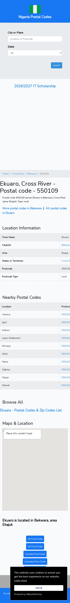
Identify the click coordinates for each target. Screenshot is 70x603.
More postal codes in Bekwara (22, 208)
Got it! (39, 588)
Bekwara (32, 173)
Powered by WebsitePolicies (28, 594)
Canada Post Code (35, 554)
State (11, 47)
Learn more (20, 580)
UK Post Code (35, 539)
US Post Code (35, 546)
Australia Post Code (35, 561)
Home (6, 173)
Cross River (18, 173)
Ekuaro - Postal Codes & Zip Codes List (31, 410)
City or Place (15, 32)
